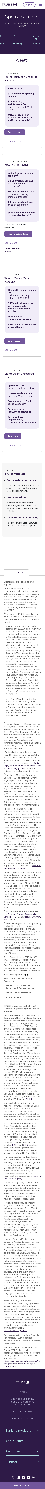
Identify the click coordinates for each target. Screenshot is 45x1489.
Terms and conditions (22, 1418)
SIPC (25, 1145)
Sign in (31, 5)
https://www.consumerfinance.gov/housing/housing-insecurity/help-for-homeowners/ (22, 1364)
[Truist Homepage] (9, 4)
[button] (22, 1430)
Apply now (15, 436)
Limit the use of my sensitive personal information (22, 1401)
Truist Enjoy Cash (16, 768)
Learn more (12, 140)
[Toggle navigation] (40, 4)
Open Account (20, 1485)
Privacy (22, 1391)
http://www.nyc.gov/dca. (16, 1330)
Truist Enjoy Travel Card (29, 765)
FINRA (29, 1099)
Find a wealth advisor (20, 234)
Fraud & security (22, 1411)
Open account (16, 132)
